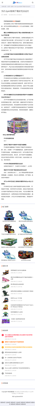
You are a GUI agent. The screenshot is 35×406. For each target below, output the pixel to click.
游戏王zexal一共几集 (16, 298)
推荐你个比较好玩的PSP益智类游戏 (14, 342)
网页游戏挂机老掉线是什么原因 (13, 352)
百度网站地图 (23, 391)
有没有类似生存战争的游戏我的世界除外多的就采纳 (18, 347)
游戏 (12, 6)
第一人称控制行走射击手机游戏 (13, 357)
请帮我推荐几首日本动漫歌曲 (18, 270)
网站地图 (16, 391)
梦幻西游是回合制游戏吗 (17, 284)
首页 (8, 6)
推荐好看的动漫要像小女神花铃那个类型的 (22, 291)
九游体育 (8, 402)
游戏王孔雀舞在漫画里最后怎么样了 (14, 362)
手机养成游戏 (8, 373)
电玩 (19, 26)
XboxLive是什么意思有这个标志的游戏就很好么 (17, 368)
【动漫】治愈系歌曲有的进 (18, 319)
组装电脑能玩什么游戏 (17, 312)
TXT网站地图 (19, 393)
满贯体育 (2, 402)
